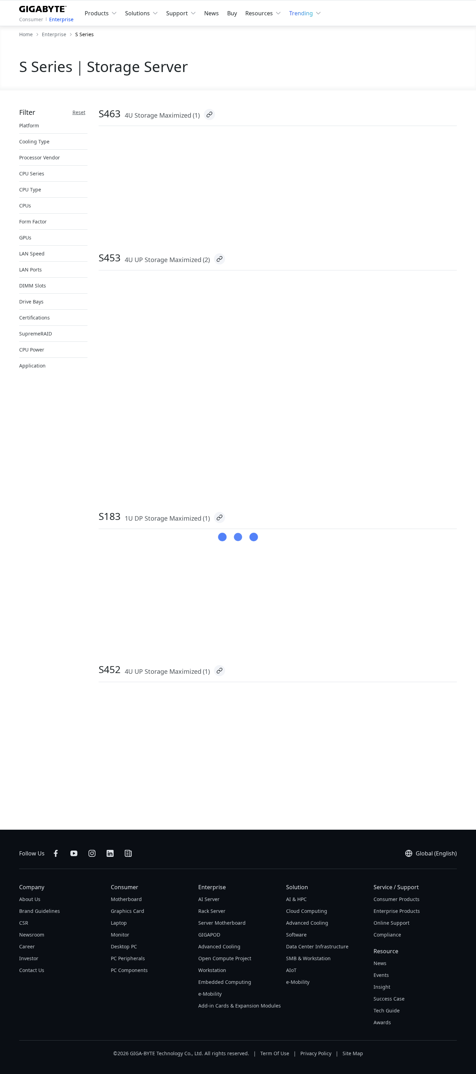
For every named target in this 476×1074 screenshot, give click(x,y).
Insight (382, 987)
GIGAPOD (209, 934)
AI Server (209, 899)
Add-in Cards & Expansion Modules (239, 1005)
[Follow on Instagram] (92, 853)
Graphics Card (127, 911)
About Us (29, 899)
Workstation (212, 970)
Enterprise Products (397, 911)
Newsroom (31, 934)
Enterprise (61, 19)
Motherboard (126, 899)
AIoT (291, 970)
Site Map (353, 1053)
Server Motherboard (222, 922)
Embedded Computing (224, 982)
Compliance (387, 934)
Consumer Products (397, 899)
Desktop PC (124, 946)
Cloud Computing (306, 911)
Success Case (389, 998)
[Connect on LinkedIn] (110, 853)
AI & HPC (296, 899)
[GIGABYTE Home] (44, 7)
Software (296, 934)
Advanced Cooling (219, 946)
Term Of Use (274, 1053)
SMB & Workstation (308, 958)
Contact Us (31, 970)
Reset (78, 112)
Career (27, 946)
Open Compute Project (224, 958)
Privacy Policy (315, 1053)
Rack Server (211, 911)
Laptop (119, 922)
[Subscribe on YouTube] (74, 853)
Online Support (391, 922)
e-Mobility (210, 993)
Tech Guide (387, 1010)
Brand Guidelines (39, 911)
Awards (382, 1022)
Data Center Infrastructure (317, 946)
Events (381, 975)
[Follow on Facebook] (56, 853)
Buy (232, 13)
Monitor (120, 934)
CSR (23, 922)
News (211, 13)
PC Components (129, 970)
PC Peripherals (128, 958)
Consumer (31, 19)
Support (177, 13)
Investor (28, 958)
